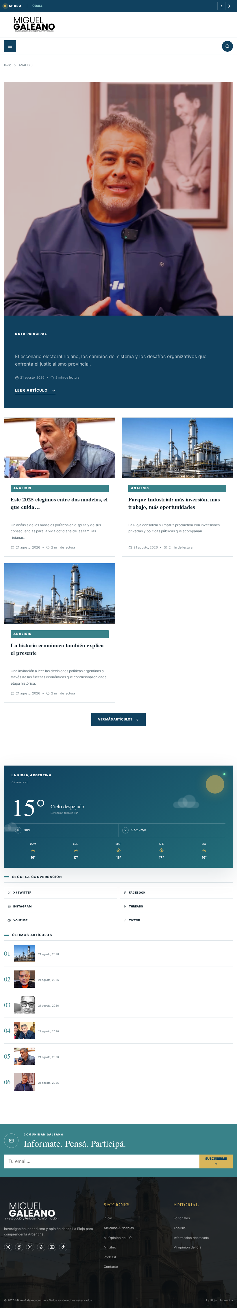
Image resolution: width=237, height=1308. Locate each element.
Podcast (110, 1257)
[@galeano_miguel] (63, 1247)
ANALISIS (22, 488)
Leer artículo (31, 390)
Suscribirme (216, 1159)
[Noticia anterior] (221, 6)
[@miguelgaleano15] (30, 1247)
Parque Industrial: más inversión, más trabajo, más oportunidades (174, 503)
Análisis (179, 1228)
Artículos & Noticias (119, 1228)
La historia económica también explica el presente (57, 649)
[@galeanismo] (8, 1247)
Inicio (7, 65)
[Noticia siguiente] (229, 6)
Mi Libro (110, 1247)
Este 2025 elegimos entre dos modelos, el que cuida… (59, 503)
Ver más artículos (115, 719)
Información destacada (191, 1238)
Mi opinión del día (187, 1247)
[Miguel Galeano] (19, 1247)
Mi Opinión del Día (118, 1238)
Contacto (111, 1267)
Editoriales (181, 1218)
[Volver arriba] (224, 1299)
